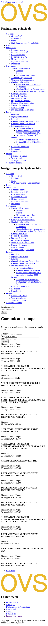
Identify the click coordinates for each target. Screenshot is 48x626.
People (9, 153)
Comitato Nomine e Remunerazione (30, 89)
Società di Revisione (19, 96)
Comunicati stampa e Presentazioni (25, 121)
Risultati (14, 119)
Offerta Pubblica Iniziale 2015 (28, 133)
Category (4, 334)
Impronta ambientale (19, 61)
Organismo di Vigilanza (20, 101)
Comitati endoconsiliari (20, 82)
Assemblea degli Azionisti (21, 77)
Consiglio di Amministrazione (23, 80)
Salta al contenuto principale (12, 2)
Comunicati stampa (14, 163)
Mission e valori (17, 38)
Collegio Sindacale (18, 94)
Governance (11, 66)
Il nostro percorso (18, 50)
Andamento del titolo (24, 128)
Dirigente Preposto (18, 98)
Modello (19, 71)
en (2, 23)
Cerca (4, 312)
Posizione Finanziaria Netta (27, 140)
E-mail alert (16, 151)
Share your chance (18, 160)
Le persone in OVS (19, 57)
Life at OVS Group (19, 156)
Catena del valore (18, 54)
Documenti (15, 64)
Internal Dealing (17, 107)
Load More (10, 571)
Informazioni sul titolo (20, 126)
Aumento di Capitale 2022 (27, 135)
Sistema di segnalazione (20, 105)
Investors (9, 112)
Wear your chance (18, 158)
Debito (14, 137)
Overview (15, 114)
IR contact (15, 149)
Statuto (19, 73)
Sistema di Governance (20, 68)
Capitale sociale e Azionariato (28, 130)
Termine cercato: (7, 307)
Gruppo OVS (16, 36)
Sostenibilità (11, 48)
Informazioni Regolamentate (22, 110)
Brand (8, 45)
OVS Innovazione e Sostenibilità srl (25, 43)
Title (3, 339)
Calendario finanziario (20, 147)
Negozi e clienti (17, 59)
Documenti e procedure (25, 75)
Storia (13, 41)
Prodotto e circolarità (19, 52)
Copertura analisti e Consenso (23, 124)
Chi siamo (10, 34)
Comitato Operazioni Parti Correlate (30, 91)
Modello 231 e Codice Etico (22, 103)
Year (3, 336)
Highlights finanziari (19, 117)
